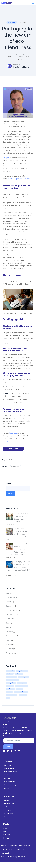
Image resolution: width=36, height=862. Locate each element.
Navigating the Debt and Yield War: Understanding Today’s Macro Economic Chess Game (17, 549)
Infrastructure (9, 768)
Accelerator (10, 671)
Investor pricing (10, 785)
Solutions (9, 649)
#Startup (11, 460)
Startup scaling (11, 695)
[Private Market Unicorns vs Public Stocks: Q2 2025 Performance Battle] (9, 531)
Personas (9, 632)
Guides (6, 807)
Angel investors (22, 671)
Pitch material (11, 636)
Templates (10, 653)
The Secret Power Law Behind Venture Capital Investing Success (22, 518)
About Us (7, 788)
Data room (19, 674)
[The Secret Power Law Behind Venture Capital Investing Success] (9, 516)
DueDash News (11, 610)
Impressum (13, 846)
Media (6, 824)
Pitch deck (10, 689)
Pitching (19, 689)
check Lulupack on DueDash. (18, 179)
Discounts (9, 606)
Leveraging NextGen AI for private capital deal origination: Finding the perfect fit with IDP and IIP (18, 567)
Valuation (23, 695)
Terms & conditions (7, 849)
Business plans (11, 597)
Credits (8, 602)
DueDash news (11, 677)
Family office (11, 683)
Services (9, 644)
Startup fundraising (21, 692)
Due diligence (23, 677)
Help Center (8, 814)
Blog (15, 54)
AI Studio (7, 778)
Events (5, 831)
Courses (7, 800)
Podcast (9, 640)
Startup (9, 692)
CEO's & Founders (10, 772)
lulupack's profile (13, 449)
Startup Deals (9, 804)
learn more (13, 433)
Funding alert (12, 22)
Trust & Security (24, 846)
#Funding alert (15, 466)
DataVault (8, 817)
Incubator (10, 686)
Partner (9, 627)
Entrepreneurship (12, 680)
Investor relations (21, 686)
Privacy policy (21, 849)
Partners (6, 835)
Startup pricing (9, 781)
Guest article (11, 619)
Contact (4, 846)
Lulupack (6, 158)
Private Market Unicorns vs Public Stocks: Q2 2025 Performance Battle (21, 533)
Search (8, 483)
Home (8, 54)
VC (8, 698)
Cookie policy (5, 853)
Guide (8, 623)
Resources (9, 796)
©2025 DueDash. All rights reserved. (13, 857)
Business (9, 674)
